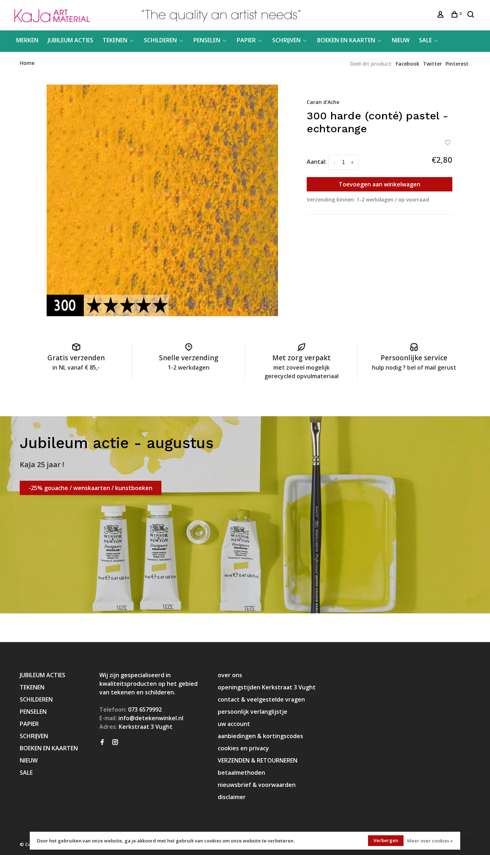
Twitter (432, 63)
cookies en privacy (243, 748)
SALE (425, 40)
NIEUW (401, 40)
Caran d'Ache (323, 102)
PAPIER (246, 40)
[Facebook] (102, 742)
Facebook (407, 63)
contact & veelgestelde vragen (261, 699)
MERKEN (27, 40)
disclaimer (232, 797)
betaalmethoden (241, 772)
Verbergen (385, 840)
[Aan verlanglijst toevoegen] (448, 143)
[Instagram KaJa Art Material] (115, 742)
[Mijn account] (441, 15)
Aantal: (316, 162)
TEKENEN (115, 40)
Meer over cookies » (430, 840)
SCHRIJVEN (286, 40)
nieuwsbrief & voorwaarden (257, 785)
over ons (230, 675)
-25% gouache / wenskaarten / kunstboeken (90, 488)
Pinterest (457, 63)
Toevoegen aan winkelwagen (379, 184)
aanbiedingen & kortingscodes (260, 736)
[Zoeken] (471, 15)
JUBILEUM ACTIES (70, 40)
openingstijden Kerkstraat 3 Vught (267, 687)
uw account (234, 724)
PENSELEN (206, 40)
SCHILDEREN (160, 40)
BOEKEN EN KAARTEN (346, 40)
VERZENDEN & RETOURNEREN (257, 760)
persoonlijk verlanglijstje (252, 712)
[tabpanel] (162, 200)
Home (27, 63)
